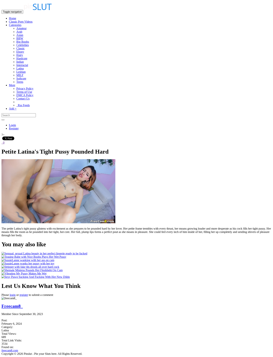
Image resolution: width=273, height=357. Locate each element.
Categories (15, 25)
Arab (19, 31)
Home (12, 18)
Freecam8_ (12, 306)
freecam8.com (9, 350)
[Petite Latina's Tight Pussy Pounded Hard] (58, 222)
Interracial (22, 65)
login (13, 294)
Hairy (19, 55)
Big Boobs (22, 41)
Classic (20, 48)
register (24, 294)
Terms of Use (24, 91)
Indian (20, 61)
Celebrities (22, 45)
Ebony (20, 51)
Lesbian (21, 71)
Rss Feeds (23, 105)
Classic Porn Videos (20, 21)
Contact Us (23, 98)
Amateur (21, 28)
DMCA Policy (24, 95)
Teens (19, 81)
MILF (19, 75)
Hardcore (21, 58)
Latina (20, 68)
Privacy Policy (24, 88)
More (12, 85)
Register (14, 128)
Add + (13, 108)
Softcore (21, 78)
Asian (19, 35)
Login (12, 125)
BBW (19, 38)
